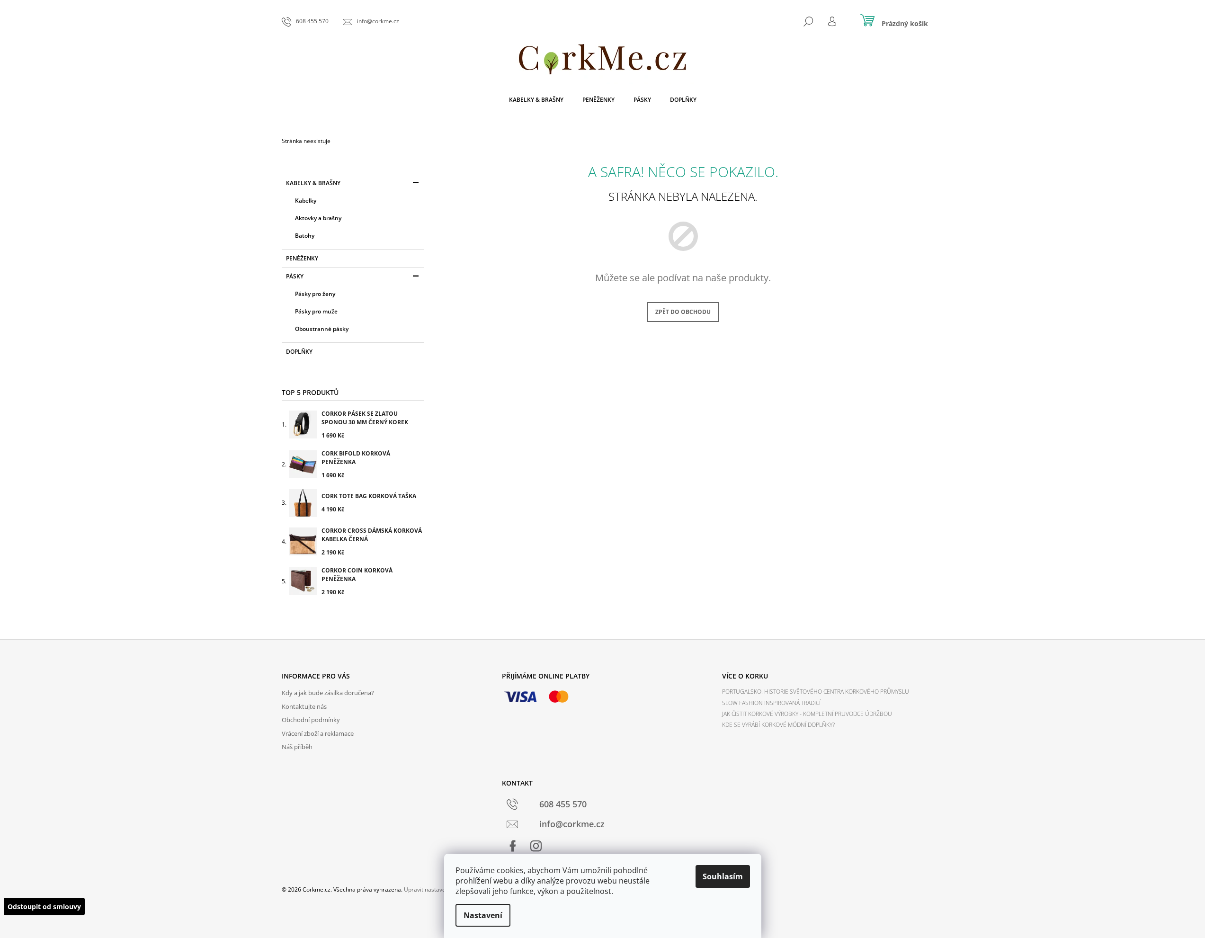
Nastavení (483, 915)
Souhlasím (723, 876)
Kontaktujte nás (304, 706)
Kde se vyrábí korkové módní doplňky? (778, 725)
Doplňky (299, 352)
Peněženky (302, 258)
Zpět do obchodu (683, 312)
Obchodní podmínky (311, 719)
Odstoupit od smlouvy (44, 906)
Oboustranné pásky (321, 329)
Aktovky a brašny (318, 218)
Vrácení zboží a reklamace (318, 733)
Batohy (304, 236)
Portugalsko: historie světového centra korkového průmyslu (815, 691)
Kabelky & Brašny (313, 183)
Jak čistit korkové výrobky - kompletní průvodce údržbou (807, 714)
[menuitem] (536, 99)
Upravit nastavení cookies (438, 889)
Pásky (294, 276)
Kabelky (305, 201)
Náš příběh (297, 746)
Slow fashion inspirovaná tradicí (771, 703)
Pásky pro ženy (315, 294)
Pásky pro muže (316, 311)
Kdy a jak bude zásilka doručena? (328, 692)
